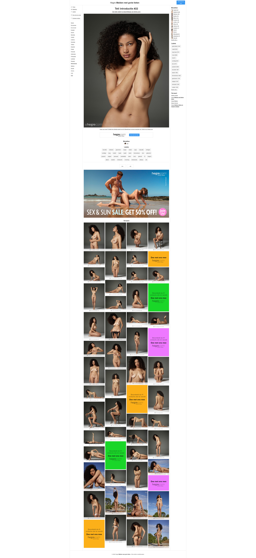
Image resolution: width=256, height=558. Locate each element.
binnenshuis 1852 (176, 75)
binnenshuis (137, 153)
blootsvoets (134, 159)
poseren (103, 156)
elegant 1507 (175, 81)
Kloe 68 (175, 38)
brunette (105, 149)
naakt (119, 153)
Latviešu (73, 59)
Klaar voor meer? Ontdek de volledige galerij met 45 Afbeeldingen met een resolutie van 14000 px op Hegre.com (126, 129)
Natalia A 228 (176, 12)
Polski (72, 49)
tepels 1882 (175, 72)
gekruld (140, 156)
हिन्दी (72, 75)
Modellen (75, 9)
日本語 (72, 37)
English (73, 30)
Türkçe (72, 44)
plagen (109, 156)
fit (144, 156)
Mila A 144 (175, 18)
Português (73, 56)
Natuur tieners (174, 103)
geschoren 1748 (176, 78)
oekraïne (111, 149)
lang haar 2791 (175, 52)
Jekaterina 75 (176, 36)
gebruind (148, 153)
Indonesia (73, 54)
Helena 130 (176, 26)
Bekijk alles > (174, 40)
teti (146, 159)
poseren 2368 (175, 66)
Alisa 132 (175, 24)
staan (129, 156)
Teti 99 (175, 30)
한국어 (72, 71)
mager (124, 149)
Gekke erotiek (174, 95)
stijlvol (107, 159)
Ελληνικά (73, 27)
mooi (134, 156)
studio (130, 149)
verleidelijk (123, 156)
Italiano (72, 66)
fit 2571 (174, 58)
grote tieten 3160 (176, 46)
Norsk (72, 23)
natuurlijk (141, 149)
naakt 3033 (174, 49)
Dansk (72, 68)
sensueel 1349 (175, 84)
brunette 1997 (175, 69)
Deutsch (73, 61)
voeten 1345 (175, 87)
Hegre (124, 2)
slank (130, 153)
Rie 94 (175, 32)
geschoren (118, 149)
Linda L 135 (176, 22)
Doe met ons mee (181, 2)
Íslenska (73, 35)
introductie (119, 159)
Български (73, 25)
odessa (141, 159)
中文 (72, 73)
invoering (127, 159)
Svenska (73, 42)
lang (109, 153)
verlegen (148, 149)
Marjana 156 (176, 14)
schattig (104, 153)
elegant (149, 156)
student (113, 159)
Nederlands (74, 63)
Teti (127, 143)
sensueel (116, 156)
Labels (74, 12)
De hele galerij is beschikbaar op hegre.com (126, 12)
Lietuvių (73, 39)
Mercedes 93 (176, 34)
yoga (135, 149)
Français (73, 51)
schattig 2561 (175, 61)
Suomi (72, 32)
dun (143, 153)
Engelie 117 (176, 28)
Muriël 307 (175, 10)
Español (73, 47)
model (114, 153)
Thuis (74, 7)
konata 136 (176, 20)
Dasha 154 (176, 16)
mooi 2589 (174, 55)
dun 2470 (174, 64)
